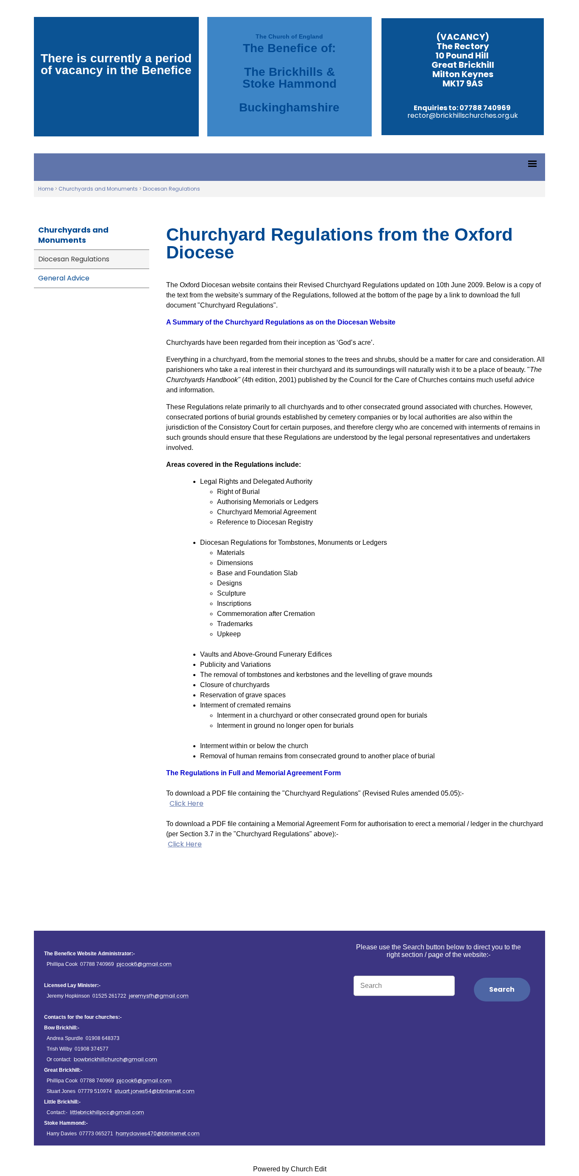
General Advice (63, 278)
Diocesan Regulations (171, 188)
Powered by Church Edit (289, 1169)
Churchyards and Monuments (98, 188)
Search (502, 989)
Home (45, 188)
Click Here (186, 803)
